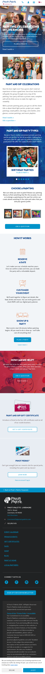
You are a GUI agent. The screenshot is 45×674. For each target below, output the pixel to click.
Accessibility (31, 613)
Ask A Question (23, 226)
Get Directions (12, 515)
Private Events (10, 537)
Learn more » (22, 345)
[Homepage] (24, 500)
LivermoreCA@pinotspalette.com (19, 519)
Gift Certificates (11, 542)
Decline (12, 670)
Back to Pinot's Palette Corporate (16, 490)
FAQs (6, 546)
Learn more (14, 665)
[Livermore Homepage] (9, 2)
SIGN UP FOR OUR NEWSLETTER (20, 593)
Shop (6, 551)
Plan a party (20, 44)
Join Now (22, 475)
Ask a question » (9, 120)
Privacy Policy (21, 613)
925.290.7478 (11, 523)
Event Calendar (11, 532)
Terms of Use (11, 613)
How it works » (8, 49)
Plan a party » (22, 173)
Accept (33, 670)
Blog (6, 556)
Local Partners (11, 565)
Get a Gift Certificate (22, 429)
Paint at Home (10, 560)
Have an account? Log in (22, 480)
